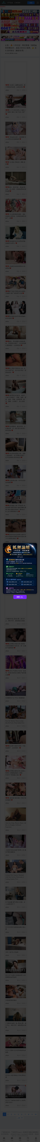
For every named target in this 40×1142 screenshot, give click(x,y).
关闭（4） (20, 597)
